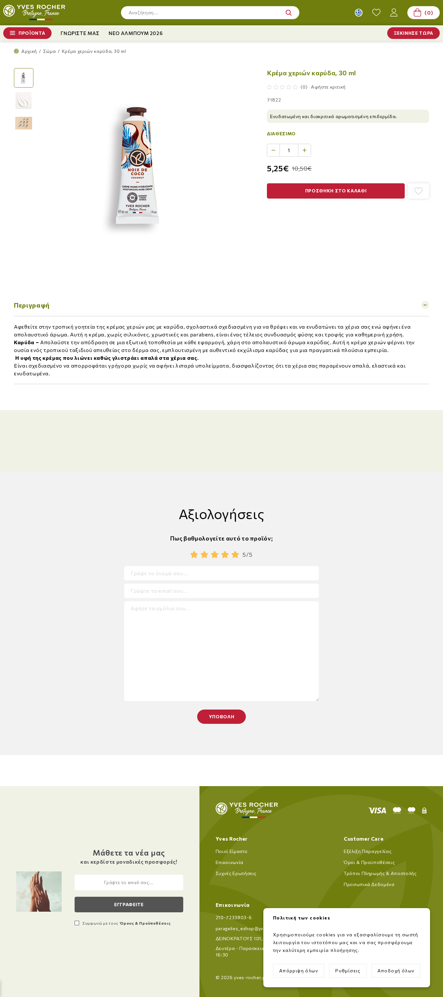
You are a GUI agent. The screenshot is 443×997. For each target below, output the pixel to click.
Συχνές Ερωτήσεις (236, 873)
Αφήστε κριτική (328, 87)
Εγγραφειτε (129, 904)
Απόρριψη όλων (298, 970)
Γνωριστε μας (80, 33)
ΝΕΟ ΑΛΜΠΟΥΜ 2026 (135, 33)
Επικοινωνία (230, 862)
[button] (210, 12)
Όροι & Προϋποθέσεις (369, 862)
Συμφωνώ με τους (126, 923)
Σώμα (49, 51)
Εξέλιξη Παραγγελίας (367, 851)
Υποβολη (221, 716)
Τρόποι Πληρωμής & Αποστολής (380, 873)
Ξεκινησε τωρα (413, 33)
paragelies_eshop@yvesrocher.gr (252, 928)
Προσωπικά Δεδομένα (369, 884)
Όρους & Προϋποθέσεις (145, 923)
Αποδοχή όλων (396, 970)
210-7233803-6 (234, 917)
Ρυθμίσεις (348, 970)
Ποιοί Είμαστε (231, 851)
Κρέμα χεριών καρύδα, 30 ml (94, 51)
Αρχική (29, 51)
